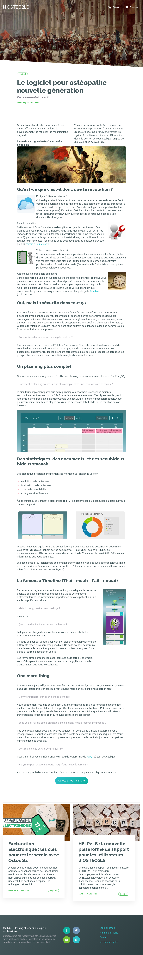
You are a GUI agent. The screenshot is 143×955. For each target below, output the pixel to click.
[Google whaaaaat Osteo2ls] (76, 939)
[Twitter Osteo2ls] (76, 930)
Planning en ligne (108, 932)
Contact (103, 937)
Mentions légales (108, 942)
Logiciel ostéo (107, 927)
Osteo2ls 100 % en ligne (71, 780)
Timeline (94, 291)
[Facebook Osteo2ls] (66, 930)
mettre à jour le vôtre (37, 244)
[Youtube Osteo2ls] (66, 939)
